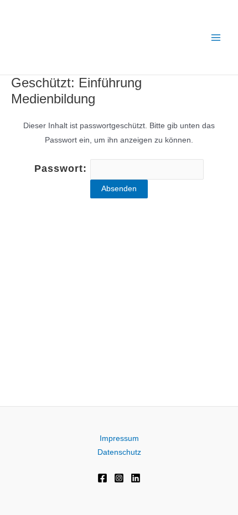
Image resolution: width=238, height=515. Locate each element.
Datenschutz (119, 452)
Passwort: (62, 168)
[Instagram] (119, 478)
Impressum (119, 438)
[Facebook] (102, 478)
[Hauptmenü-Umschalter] (216, 37)
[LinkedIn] (136, 478)
